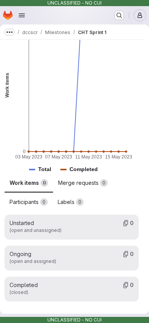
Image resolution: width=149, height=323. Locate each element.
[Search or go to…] (119, 15)
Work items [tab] (28, 182)
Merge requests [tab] (81, 182)
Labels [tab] (69, 202)
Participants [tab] (27, 202)
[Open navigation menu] (22, 15)
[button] (44, 169)
